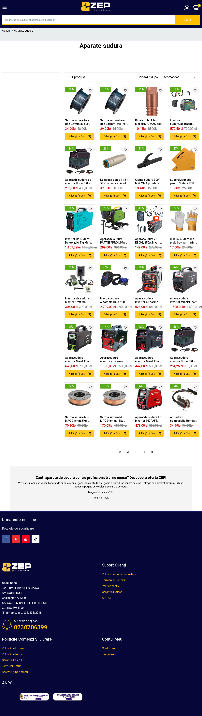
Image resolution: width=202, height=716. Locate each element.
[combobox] (88, 19)
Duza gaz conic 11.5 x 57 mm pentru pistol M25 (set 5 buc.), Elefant (114, 181)
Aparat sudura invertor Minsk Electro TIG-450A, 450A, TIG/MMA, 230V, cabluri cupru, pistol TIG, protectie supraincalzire (184, 300)
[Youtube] (26, 539)
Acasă (6, 30)
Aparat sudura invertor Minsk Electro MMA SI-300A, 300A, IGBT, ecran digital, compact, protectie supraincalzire (149, 359)
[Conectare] (187, 7)
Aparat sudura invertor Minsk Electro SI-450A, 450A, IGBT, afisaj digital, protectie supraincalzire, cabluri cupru (79, 359)
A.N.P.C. (106, 597)
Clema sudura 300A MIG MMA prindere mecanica (147, 181)
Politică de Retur (12, 654)
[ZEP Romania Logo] (95, 7)
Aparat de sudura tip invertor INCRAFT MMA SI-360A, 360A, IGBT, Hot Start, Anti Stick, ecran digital (148, 419)
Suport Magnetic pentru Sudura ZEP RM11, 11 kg (182, 181)
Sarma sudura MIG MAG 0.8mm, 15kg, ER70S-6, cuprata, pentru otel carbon (112, 419)
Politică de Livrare (13, 648)
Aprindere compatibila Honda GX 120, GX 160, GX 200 (182, 419)
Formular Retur (11, 666)
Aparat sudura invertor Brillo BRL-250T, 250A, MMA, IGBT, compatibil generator (182, 359)
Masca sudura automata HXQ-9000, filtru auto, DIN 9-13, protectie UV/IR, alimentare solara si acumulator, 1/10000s (114, 300)
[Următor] (152, 452)
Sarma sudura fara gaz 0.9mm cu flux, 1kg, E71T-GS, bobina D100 (78, 122)
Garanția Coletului (13, 660)
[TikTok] (35, 539)
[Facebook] (6, 539)
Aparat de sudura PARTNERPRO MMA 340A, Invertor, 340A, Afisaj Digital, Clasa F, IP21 (113, 240)
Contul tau (108, 648)
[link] (90, 90)
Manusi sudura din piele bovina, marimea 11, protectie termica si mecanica (184, 240)
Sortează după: (148, 77)
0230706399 (30, 627)
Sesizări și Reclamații (15, 672)
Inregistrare (109, 654)
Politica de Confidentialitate (119, 574)
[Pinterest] (16, 539)
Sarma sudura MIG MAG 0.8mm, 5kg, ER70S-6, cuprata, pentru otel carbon (77, 419)
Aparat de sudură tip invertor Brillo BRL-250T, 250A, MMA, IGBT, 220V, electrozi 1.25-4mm (78, 181)
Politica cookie (111, 586)
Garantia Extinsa (112, 592)
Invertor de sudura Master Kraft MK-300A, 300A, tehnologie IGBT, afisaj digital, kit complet (79, 300)
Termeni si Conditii (113, 580)
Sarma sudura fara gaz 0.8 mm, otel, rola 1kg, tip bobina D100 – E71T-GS (114, 122)
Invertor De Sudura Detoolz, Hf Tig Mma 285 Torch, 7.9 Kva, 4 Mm (78, 240)
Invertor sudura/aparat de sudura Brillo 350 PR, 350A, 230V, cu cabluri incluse (184, 122)
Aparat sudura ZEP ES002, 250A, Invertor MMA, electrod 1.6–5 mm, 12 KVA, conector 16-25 (149, 240)
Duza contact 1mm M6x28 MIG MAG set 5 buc (149, 122)
